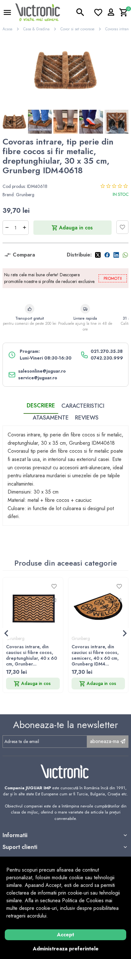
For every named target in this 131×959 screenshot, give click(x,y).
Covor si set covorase (77, 29)
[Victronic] (37, 11)
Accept (65, 934)
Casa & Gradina (36, 29)
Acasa (7, 29)
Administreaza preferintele (66, 948)
